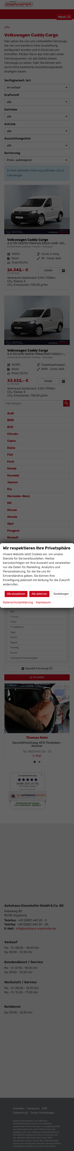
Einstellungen (61, 593)
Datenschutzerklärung (18, 602)
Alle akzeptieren (16, 593)
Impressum (43, 602)
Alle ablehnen (39, 593)
